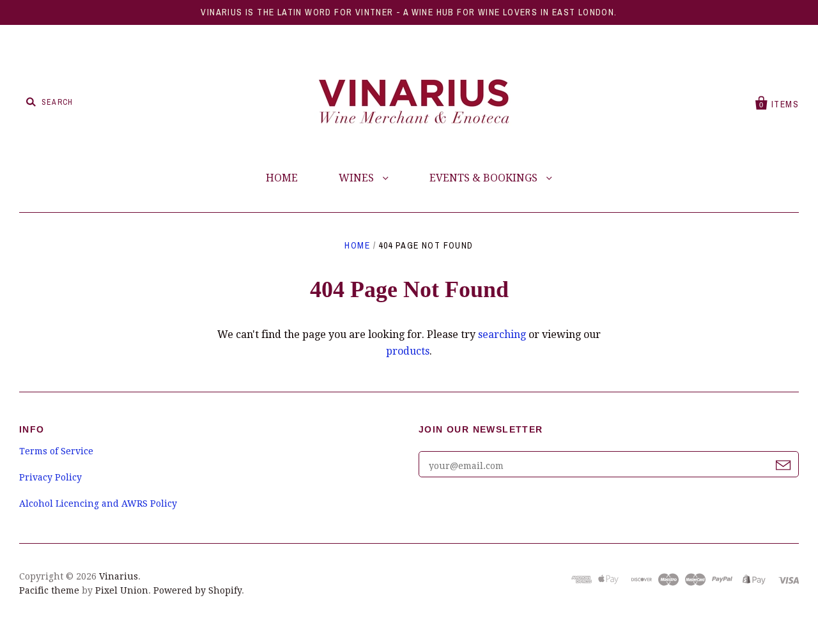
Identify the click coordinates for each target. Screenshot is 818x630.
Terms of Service (56, 451)
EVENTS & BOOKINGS (484, 178)
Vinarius (118, 576)
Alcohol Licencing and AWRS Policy (98, 503)
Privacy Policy (50, 477)
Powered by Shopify (197, 590)
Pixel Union (121, 590)
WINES (357, 178)
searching (502, 334)
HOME (282, 178)
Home (357, 245)
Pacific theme (49, 590)
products (407, 351)
